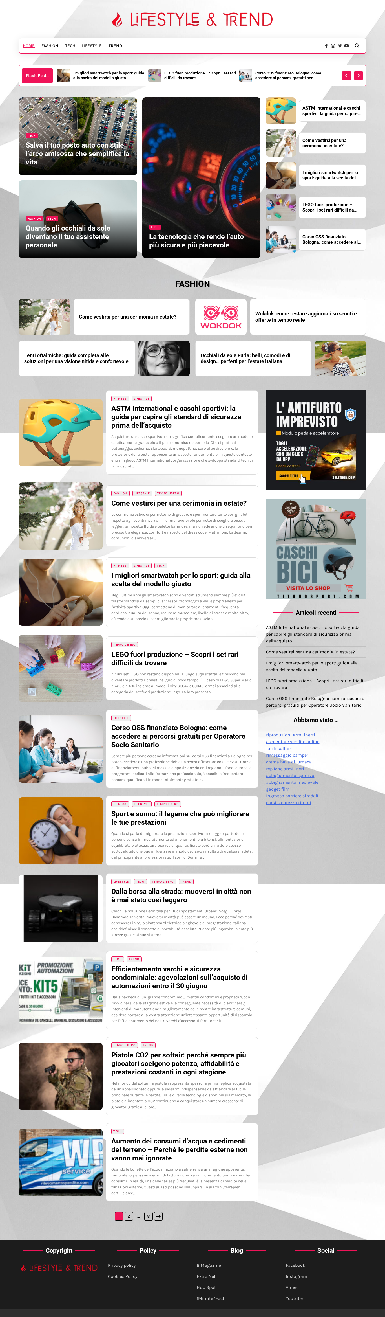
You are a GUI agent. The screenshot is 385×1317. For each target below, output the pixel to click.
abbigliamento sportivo (290, 775)
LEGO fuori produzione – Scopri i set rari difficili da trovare (109, 75)
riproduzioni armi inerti (290, 734)
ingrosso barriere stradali (292, 795)
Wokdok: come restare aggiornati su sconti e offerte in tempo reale (306, 317)
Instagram (296, 1276)
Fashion (49, 45)
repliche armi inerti (286, 768)
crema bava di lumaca (289, 762)
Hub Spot (206, 1287)
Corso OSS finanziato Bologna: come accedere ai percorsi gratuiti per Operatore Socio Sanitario (197, 75)
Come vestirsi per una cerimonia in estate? (324, 143)
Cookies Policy (122, 1276)
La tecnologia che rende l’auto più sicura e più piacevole (196, 240)
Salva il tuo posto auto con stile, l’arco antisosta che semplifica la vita (77, 153)
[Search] (357, 46)
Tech (70, 45)
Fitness (120, 398)
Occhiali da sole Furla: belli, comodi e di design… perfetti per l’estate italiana (245, 358)
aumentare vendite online (292, 741)
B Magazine (209, 1265)
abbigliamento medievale (292, 782)
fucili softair (278, 748)
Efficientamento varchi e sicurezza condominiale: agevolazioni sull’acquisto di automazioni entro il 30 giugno (179, 977)
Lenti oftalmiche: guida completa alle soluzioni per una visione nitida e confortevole (76, 358)
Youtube (294, 1298)
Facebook (295, 1265)
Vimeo (292, 1287)
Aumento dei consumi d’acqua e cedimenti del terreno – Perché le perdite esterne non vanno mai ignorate (179, 1149)
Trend (115, 45)
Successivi (158, 1216)
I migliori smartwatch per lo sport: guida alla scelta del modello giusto (330, 175)
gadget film (277, 789)
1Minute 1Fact (210, 1298)
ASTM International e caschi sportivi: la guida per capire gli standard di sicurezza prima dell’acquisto (290, 75)
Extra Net (206, 1276)
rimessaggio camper (287, 755)
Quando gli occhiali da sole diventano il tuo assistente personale (68, 236)
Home (29, 45)
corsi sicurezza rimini (288, 802)
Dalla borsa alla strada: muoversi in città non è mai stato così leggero (181, 895)
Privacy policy (122, 1265)
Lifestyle (92, 45)
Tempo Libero (168, 493)
